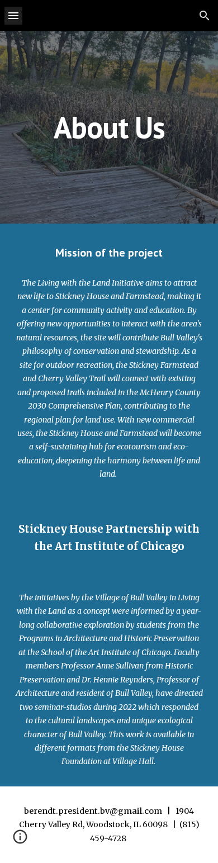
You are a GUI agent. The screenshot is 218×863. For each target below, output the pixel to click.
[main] (109, 127)
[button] (13, 15)
